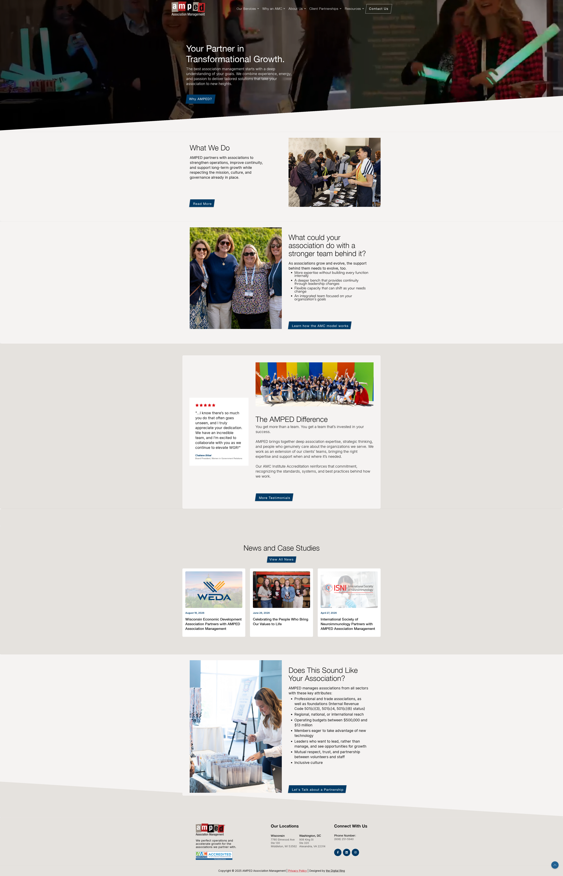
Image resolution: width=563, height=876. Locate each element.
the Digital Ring (335, 870)
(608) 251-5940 (344, 839)
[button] (248, 9)
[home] (189, 8)
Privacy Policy (297, 870)
